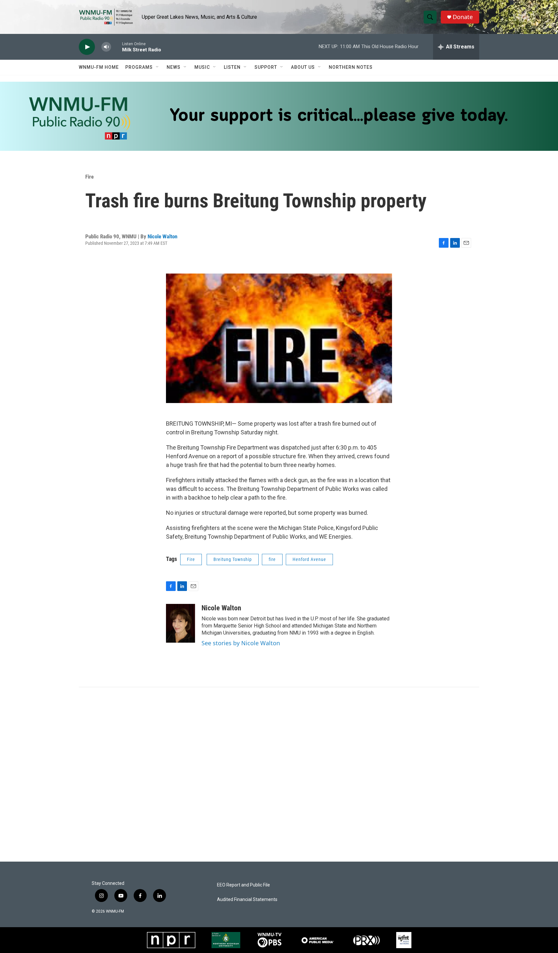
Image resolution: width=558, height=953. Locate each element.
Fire (89, 176)
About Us (303, 67)
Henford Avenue (309, 559)
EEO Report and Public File (243, 885)
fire (272, 559)
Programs (139, 67)
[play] (87, 47)
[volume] (106, 47)
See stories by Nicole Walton (241, 643)
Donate (463, 17)
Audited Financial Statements (247, 899)
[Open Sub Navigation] (157, 67)
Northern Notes (351, 67)
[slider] (117, 46)
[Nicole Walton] (180, 623)
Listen (232, 67)
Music (202, 67)
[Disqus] (279, 774)
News (174, 67)
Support (265, 67)
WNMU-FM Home (99, 67)
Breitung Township (232, 559)
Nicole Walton (162, 236)
